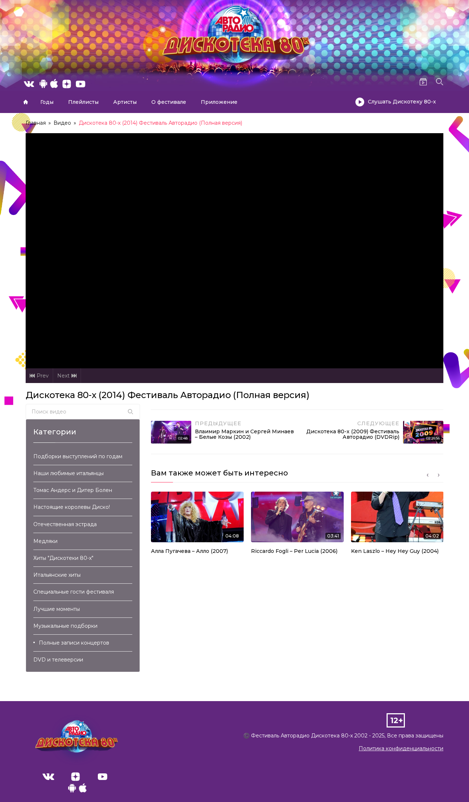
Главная (25, 102)
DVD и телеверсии (58, 659)
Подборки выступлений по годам (77, 456)
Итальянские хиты (57, 575)
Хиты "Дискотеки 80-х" (63, 558)
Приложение (219, 102)
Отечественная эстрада (65, 524)
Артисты (125, 102)
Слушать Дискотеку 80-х (402, 101)
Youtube (103, 776)
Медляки (45, 541)
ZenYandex (75, 776)
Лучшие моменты (56, 609)
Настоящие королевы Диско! (71, 507)
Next (63, 375)
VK (48, 776)
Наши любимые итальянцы (68, 473)
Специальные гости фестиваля (73, 591)
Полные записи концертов (74, 642)
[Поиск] (130, 411)
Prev (43, 375)
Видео (62, 123)
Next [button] (438, 475)
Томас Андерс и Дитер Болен (72, 490)
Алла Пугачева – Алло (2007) (189, 551)
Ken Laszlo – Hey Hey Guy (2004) (395, 551)
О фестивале (168, 102)
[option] (197, 525)
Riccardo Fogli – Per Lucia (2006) (294, 551)
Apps (77, 789)
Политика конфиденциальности (401, 748)
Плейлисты (83, 102)
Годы (46, 102)
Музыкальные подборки (65, 626)
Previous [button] (427, 475)
